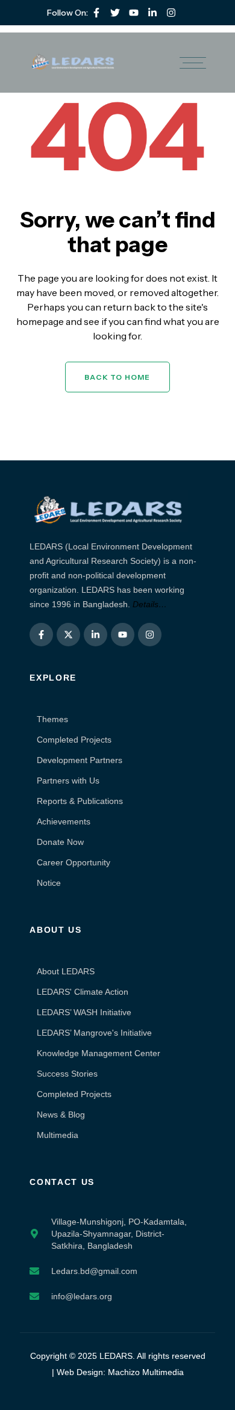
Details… (150, 604)
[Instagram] (171, 12)
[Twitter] (115, 12)
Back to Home (117, 377)
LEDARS (116, 1356)
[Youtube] (134, 12)
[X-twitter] (68, 634)
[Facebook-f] (96, 12)
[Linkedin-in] (152, 12)
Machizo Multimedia (146, 1372)
